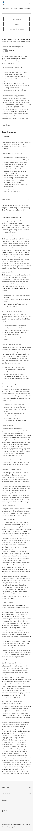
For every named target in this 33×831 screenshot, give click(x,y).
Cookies (28, 824)
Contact (4, 827)
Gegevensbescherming (18, 824)
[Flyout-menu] (29, 3)
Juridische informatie (7, 824)
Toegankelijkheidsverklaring (13, 827)
